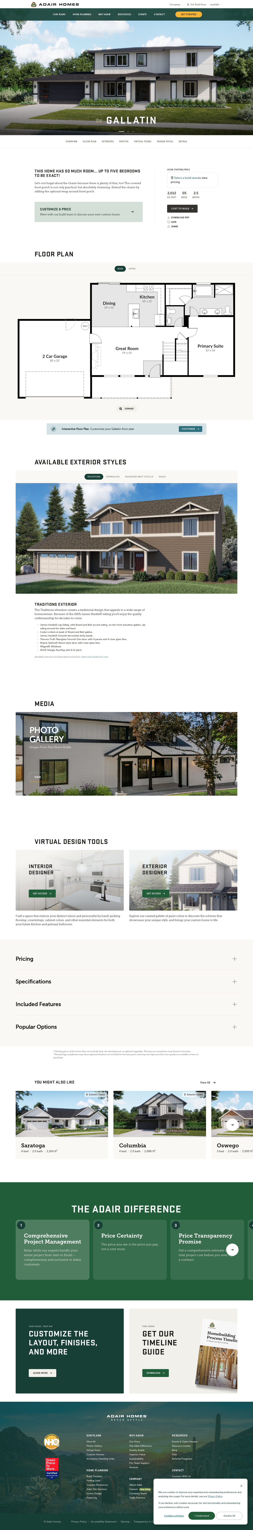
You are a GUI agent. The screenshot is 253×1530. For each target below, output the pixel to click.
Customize (188, 429)
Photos (124, 141)
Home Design (94, 1493)
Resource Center (181, 1446)
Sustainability (136, 1459)
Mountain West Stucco (139, 477)
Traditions (94, 477)
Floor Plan (89, 141)
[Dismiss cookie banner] (241, 1485)
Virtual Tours (142, 141)
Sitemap (125, 1521)
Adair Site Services (97, 1489)
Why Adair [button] (104, 14)
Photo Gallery (94, 1446)
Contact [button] (159, 14)
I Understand (202, 1515)
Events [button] (142, 14)
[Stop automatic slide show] (4, 22)
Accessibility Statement (104, 1521)
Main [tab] (120, 269)
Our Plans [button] (59, 14)
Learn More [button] (40, 1373)
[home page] (55, 4)
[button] (132, 211)
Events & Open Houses (184, 1441)
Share (174, 226)
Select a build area (185, 177)
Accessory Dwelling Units (100, 1459)
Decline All (229, 1515)
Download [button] (153, 1373)
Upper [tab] (132, 269)
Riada (162, 477)
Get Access (40, 893)
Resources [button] (124, 14)
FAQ (174, 1454)
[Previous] (20, 1125)
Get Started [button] (188, 14)
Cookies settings (174, 1515)
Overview (71, 141)
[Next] (232, 1250)
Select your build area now (94, 657)
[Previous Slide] (8, 72)
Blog (174, 1450)
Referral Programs (182, 1459)
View (37, 777)
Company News (138, 1493)
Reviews (133, 1467)
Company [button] (175, 4)
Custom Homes (95, 1454)
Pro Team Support (139, 1463)
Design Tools (165, 141)
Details (183, 141)
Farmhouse (113, 477)
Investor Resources (97, 1485)
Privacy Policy (79, 1521)
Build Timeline (94, 1476)
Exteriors (108, 141)
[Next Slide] (245, 72)
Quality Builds (136, 1450)
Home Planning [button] (82, 14)
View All (205, 1082)
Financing (92, 1498)
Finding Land (93, 1480)
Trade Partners (137, 1498)
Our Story (134, 1441)
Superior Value (137, 1454)
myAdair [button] (214, 4)
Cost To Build (180, 208)
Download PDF (180, 218)
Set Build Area (198, 4)
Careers (133, 1489)
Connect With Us (181, 1476)
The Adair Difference (140, 1446)
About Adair (135, 1485)
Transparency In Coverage (148, 1521)
